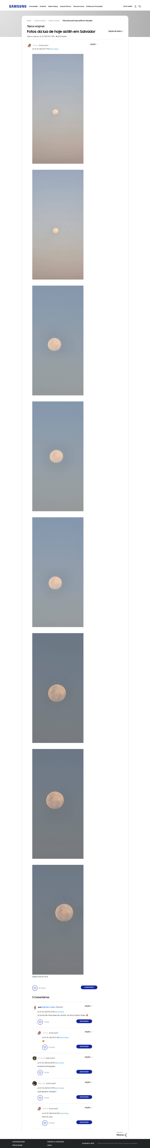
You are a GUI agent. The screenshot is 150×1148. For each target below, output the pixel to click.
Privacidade (17, 1145)
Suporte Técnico (65, 6)
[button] (93, 44)
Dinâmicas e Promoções (94, 6)
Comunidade (33, 6)
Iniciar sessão (127, 6)
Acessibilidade (18, 1142)
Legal (49, 1145)
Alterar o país (88, 1143)
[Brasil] (17, 6)
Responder (84, 1021)
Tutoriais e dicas (78, 6)
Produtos (43, 6)
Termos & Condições (55, 1142)
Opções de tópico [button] (115, 31)
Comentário (89, 987)
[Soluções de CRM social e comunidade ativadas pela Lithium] (122, 1134)
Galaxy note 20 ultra (40, 977)
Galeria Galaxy (53, 6)
